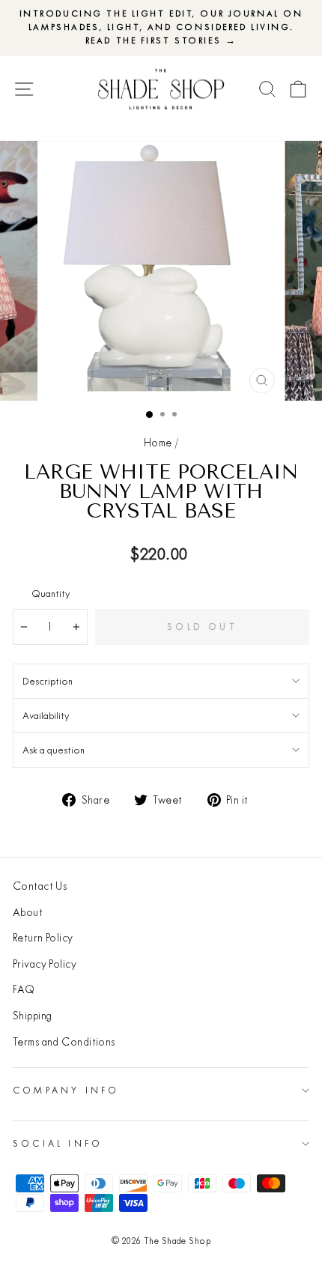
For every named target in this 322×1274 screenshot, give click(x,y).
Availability (45, 715)
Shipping (32, 1015)
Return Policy (43, 937)
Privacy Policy (44, 964)
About (28, 912)
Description (47, 681)
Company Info (66, 1090)
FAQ (23, 989)
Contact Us (40, 886)
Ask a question (53, 750)
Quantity (50, 593)
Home (158, 442)
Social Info (58, 1143)
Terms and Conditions (64, 1042)
